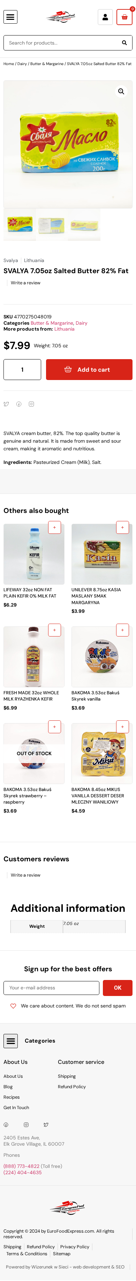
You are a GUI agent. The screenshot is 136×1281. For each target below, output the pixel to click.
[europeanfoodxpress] (28, 1125)
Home (8, 63)
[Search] (124, 42)
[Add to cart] (54, 527)
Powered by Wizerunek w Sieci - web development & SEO (65, 1267)
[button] (10, 17)
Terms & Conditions (26, 1254)
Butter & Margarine (46, 63)
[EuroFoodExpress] (48, 1125)
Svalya (10, 260)
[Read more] (54, 726)
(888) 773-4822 (21, 1166)
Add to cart (93, 369)
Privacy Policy (74, 1247)
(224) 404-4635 (22, 1172)
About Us (13, 1076)
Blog (8, 1087)
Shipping (67, 1076)
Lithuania (64, 329)
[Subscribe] (118, 988)
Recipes (11, 1097)
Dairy (22, 63)
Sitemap (61, 1254)
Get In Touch (16, 1107)
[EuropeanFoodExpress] (8, 1125)
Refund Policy (72, 1087)
